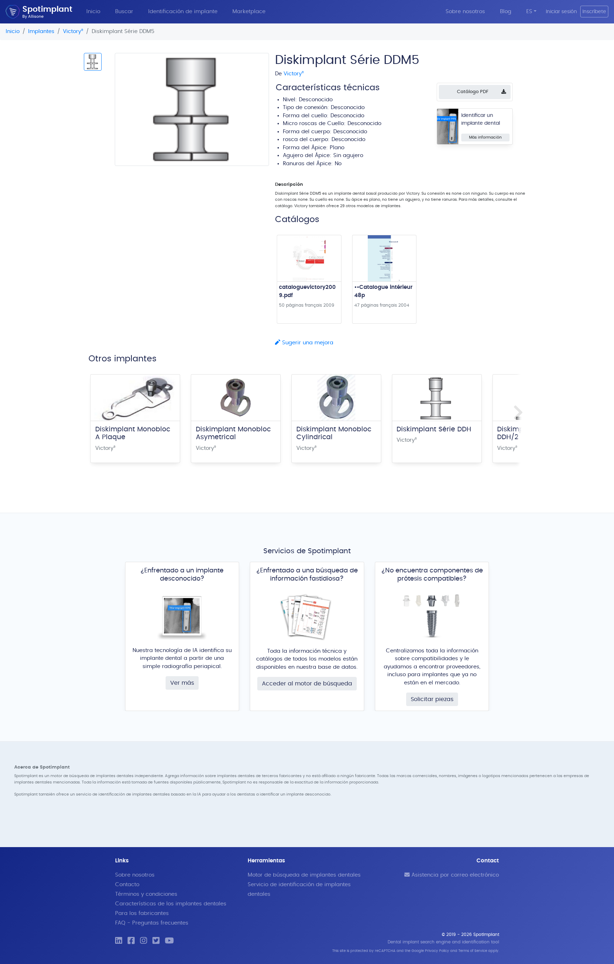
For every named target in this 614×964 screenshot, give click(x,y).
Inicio (93, 11)
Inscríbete (594, 11)
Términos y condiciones (146, 894)
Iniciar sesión (561, 11)
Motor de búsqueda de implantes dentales (304, 875)
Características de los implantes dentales (170, 903)
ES (529, 11)
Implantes (41, 31)
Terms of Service (472, 951)
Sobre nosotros (465, 11)
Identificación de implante (182, 11)
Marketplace (248, 11)
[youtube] (169, 941)
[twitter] (156, 941)
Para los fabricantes (142, 913)
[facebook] (131, 941)
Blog (505, 11)
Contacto (127, 884)
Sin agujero (348, 155)
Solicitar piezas (432, 699)
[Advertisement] (176, 224)
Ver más (182, 683)
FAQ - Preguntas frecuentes (151, 923)
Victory (73, 31)
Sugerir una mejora (306, 342)
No (338, 163)
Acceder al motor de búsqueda (307, 683)
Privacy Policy (437, 951)
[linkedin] (118, 941)
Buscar (124, 11)
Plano (337, 147)
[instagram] (143, 941)
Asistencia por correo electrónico (454, 875)
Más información (485, 137)
